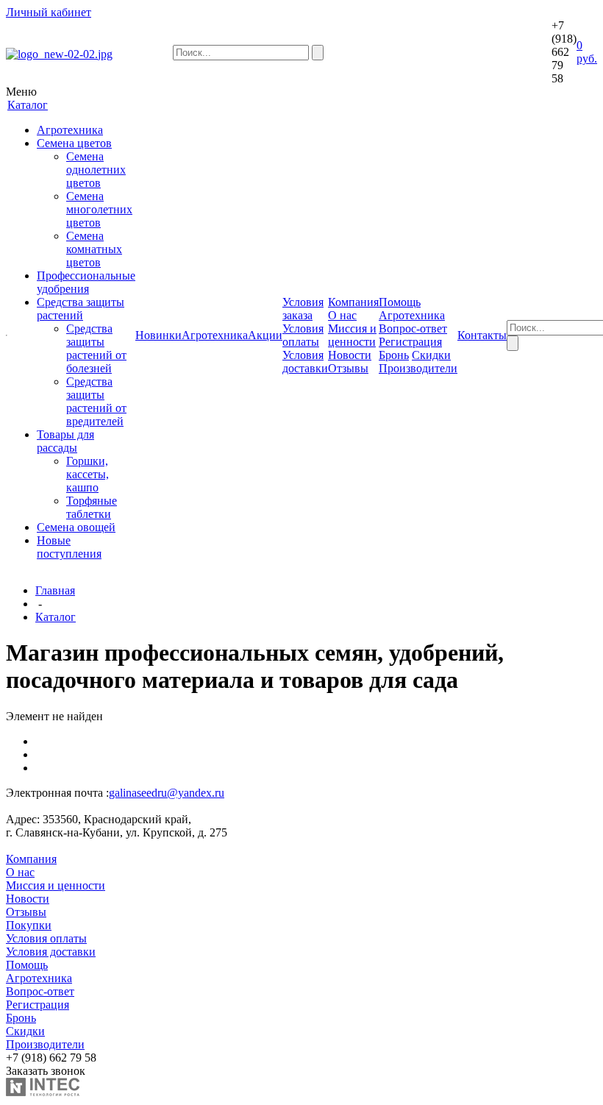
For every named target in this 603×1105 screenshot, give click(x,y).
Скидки (431, 355)
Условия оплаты (303, 335)
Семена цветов (74, 143)
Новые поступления (69, 547)
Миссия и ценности (352, 335)
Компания (31, 859)
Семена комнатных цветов (94, 249)
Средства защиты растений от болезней (96, 348)
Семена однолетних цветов (96, 169)
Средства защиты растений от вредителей (96, 401)
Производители (418, 368)
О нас (342, 315)
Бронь (394, 355)
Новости (349, 355)
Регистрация (410, 341)
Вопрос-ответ (413, 328)
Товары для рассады (65, 441)
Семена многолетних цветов (99, 209)
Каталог (55, 617)
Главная (55, 590)
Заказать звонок (45, 1071)
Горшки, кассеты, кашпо (87, 474)
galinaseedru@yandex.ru (166, 792)
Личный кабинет (48, 12)
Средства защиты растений (80, 308)
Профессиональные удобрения (86, 282)
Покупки (28, 925)
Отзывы (348, 368)
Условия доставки (305, 361)
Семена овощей (76, 527)
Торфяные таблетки (91, 507)
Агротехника (70, 130)
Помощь (27, 965)
